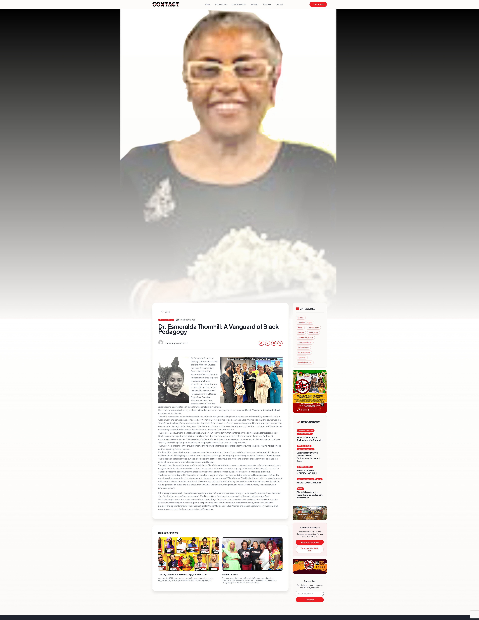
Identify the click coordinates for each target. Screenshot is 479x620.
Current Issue (313, 327)
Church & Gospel (305, 322)
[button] (261, 343)
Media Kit (254, 4)
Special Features (304, 362)
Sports (301, 332)
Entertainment (304, 352)
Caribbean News (304, 342)
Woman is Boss (230, 574)
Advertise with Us (239, 4)
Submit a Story (221, 4)
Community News (305, 337)
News (300, 327)
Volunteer (267, 4)
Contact (279, 4)
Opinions (301, 357)
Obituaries (313, 332)
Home (207, 4)
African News (303, 347)
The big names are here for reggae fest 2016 (182, 574)
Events (300, 317)
